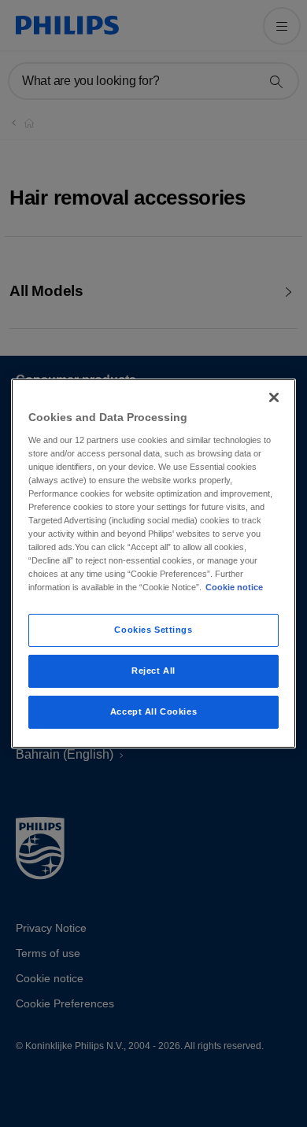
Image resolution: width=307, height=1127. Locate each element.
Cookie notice (234, 587)
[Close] (274, 397)
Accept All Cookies (153, 711)
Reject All (153, 670)
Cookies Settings (153, 629)
